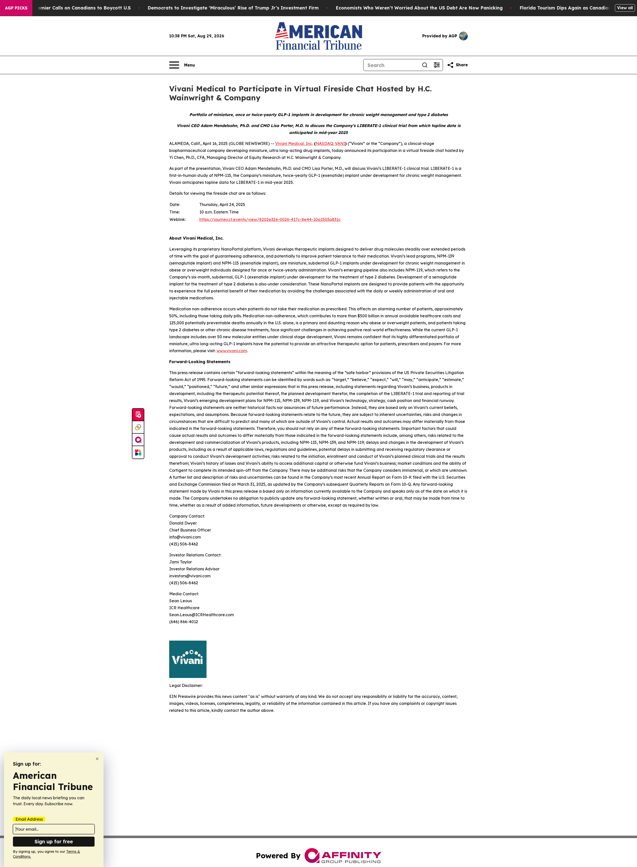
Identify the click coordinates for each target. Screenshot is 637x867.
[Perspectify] (138, 427)
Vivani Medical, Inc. (294, 143)
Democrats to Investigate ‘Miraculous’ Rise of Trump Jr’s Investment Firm (233, 8)
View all (625, 7)
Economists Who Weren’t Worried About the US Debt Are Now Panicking (419, 8)
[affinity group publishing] (138, 440)
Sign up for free (54, 841)
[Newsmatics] (138, 452)
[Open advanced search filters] (437, 65)
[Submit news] (138, 415)
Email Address (29, 819)
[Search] (425, 65)
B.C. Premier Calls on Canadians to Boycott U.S (77, 8)
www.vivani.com (231, 350)
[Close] (97, 758)
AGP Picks (16, 7)
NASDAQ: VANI (330, 143)
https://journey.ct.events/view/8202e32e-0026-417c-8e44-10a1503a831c (270, 219)
